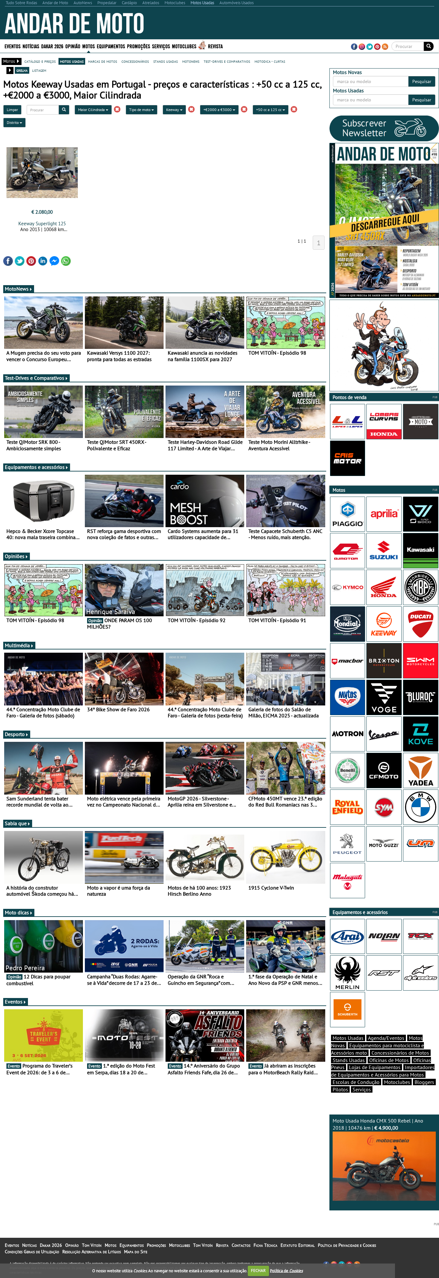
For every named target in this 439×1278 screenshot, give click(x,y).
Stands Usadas (349, 1060)
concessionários (135, 61)
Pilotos (340, 1089)
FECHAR (258, 1270)
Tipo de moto (140, 109)
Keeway (173, 109)
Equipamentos (132, 1245)
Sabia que (16, 823)
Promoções (138, 45)
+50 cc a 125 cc (269, 109)
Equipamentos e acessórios (35, 467)
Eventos (12, 45)
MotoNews (17, 288)
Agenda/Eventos (386, 1038)
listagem (39, 70)
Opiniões (14, 556)
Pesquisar (421, 81)
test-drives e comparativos (227, 61)
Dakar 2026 (52, 45)
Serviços (362, 1089)
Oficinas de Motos (389, 1060)
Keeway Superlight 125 (42, 223)
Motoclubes (184, 45)
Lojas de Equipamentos (374, 1067)
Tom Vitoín (92, 1245)
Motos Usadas (348, 1038)
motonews (190, 61)
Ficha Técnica (265, 1245)
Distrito (13, 122)
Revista (215, 45)
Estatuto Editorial (298, 1245)
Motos (110, 1245)
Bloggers (424, 1082)
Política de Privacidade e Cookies (347, 1245)
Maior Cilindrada (92, 109)
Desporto (15, 734)
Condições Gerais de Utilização (32, 1252)
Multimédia (17, 645)
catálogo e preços (40, 61)
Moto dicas (17, 912)
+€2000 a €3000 (218, 109)
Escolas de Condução (356, 1082)
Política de (286, 1270)
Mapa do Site (135, 1252)
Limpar (12, 109)
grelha (22, 70)
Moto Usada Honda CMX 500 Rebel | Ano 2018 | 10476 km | (378, 1124)
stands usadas (165, 61)
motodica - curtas (270, 61)
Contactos (241, 1245)
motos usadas (72, 61)
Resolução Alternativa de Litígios (91, 1252)
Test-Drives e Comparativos (34, 378)
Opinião (72, 45)
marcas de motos (102, 61)
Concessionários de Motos (400, 1052)
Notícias (29, 1245)
